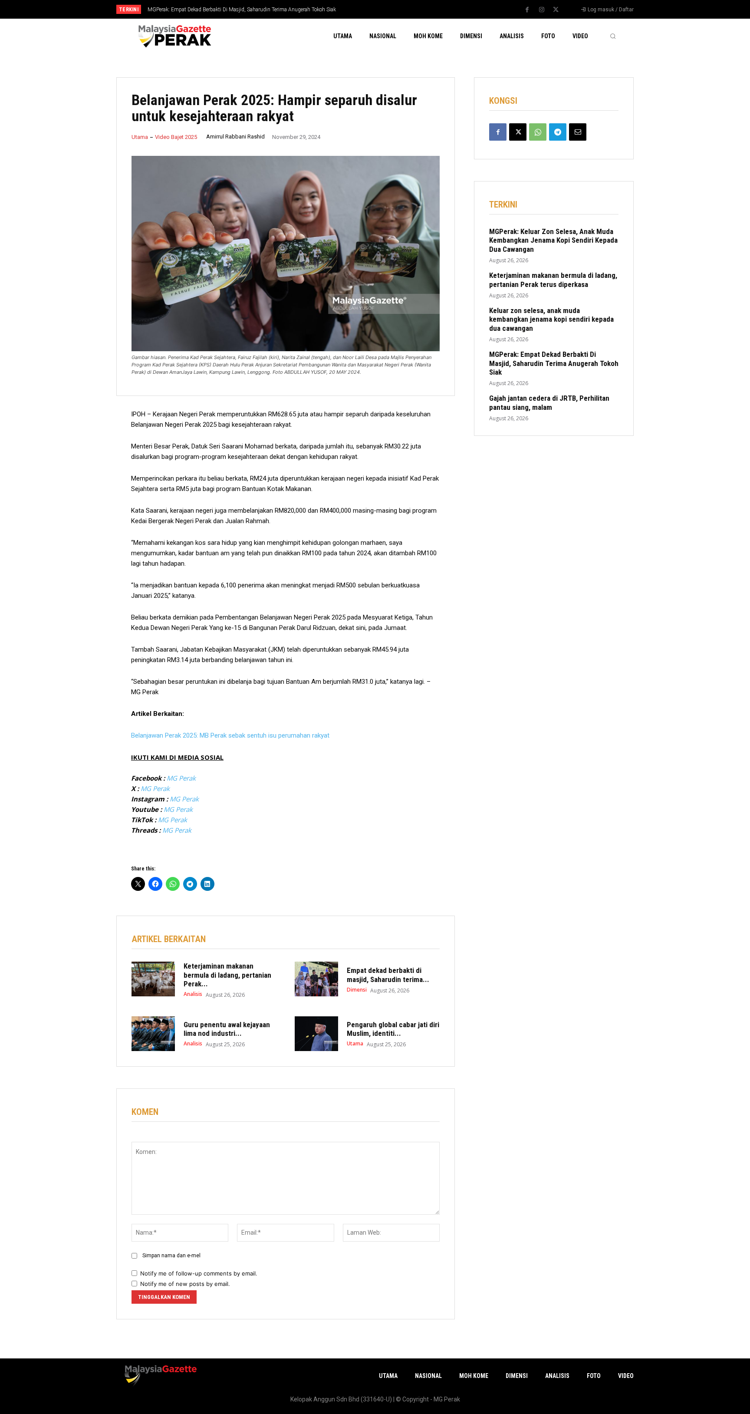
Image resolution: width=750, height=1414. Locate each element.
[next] (403, 9)
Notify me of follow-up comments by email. (198, 1273)
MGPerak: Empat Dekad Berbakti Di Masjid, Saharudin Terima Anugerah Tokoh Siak (242, 10)
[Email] (577, 132)
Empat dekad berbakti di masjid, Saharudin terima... (388, 974)
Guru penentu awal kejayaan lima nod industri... (227, 1029)
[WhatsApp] (537, 132)
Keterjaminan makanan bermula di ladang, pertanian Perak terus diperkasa (553, 279)
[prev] (390, 9)
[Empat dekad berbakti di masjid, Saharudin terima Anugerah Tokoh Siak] (316, 979)
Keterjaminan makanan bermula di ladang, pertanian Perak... (227, 975)
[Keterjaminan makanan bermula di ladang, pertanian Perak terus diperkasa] (153, 979)
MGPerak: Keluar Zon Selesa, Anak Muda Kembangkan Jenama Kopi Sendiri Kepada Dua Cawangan (553, 240)
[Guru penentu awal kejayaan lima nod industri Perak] (153, 1033)
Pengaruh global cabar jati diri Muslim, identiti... (393, 1029)
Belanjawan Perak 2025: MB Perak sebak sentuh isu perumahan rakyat (230, 735)
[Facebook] (527, 10)
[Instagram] (542, 10)
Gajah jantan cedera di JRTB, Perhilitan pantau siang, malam (549, 402)
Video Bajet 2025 (176, 137)
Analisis (193, 994)
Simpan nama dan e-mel (171, 1255)
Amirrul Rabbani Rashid (235, 136)
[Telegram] (557, 132)
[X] (556, 10)
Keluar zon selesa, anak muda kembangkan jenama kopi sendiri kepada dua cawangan (551, 319)
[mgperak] (173, 35)
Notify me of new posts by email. (185, 1283)
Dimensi (357, 989)
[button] (612, 36)
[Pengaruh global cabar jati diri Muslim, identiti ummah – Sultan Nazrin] (316, 1033)
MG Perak (181, 778)
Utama (140, 137)
